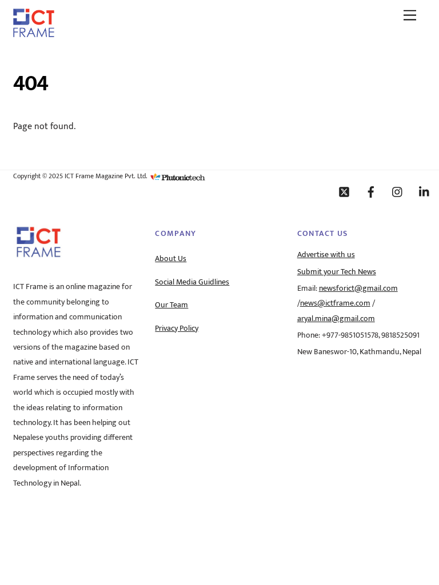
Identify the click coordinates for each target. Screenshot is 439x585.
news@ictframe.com (335, 303)
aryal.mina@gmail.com (336, 319)
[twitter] (344, 191)
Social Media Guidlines (192, 282)
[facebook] (371, 191)
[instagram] (397, 191)
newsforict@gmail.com (358, 288)
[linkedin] (424, 191)
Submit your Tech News (336, 272)
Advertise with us (326, 255)
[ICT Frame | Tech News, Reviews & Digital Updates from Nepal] (33, 33)
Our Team (171, 305)
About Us (170, 259)
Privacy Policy (176, 328)
